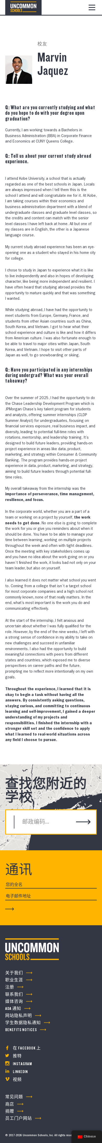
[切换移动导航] (92, 7)
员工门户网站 (18, 1118)
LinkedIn (20, 1072)
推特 (17, 1056)
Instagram (22, 1064)
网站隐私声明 (18, 1016)
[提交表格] (9, 909)
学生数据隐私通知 (23, 1023)
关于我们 (14, 973)
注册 (9, 987)
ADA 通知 (13, 1008)
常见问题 (14, 1097)
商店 (9, 1104)
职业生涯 (14, 980)
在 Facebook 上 (26, 1048)
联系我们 (14, 994)
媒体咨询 (14, 1001)
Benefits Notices (21, 1030)
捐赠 (9, 1111)
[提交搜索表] (83, 822)
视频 (17, 1079)
